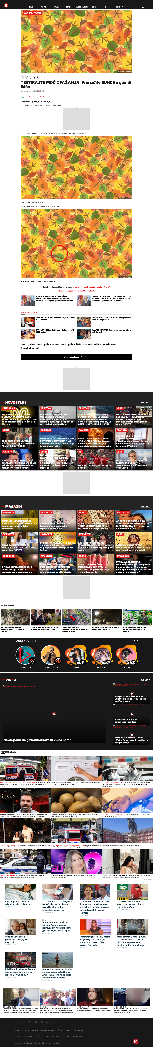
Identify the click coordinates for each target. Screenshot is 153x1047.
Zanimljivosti (82, 7)
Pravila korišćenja (74, 1036)
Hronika (119, 7)
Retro (68, 7)
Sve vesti (145, 402)
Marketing (45, 1036)
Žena (94, 7)
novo (31, 7)
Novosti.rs (15, 402)
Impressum (34, 1036)
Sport (107, 7)
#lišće (97, 344)
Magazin (13, 507)
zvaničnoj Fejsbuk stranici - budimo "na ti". (91, 287)
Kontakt (25, 1036)
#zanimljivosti (30, 348)
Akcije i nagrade (57, 1036)
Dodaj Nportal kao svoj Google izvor (36, 97)
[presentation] (135, 640)
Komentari (73, 357)
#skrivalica (109, 344)
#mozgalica (28, 344)
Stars (56, 7)
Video (10, 680)
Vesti (43, 7)
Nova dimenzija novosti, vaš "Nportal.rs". (76, 291)
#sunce (87, 344)
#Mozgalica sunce (48, 344)
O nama (18, 1036)
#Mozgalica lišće (71, 344)
